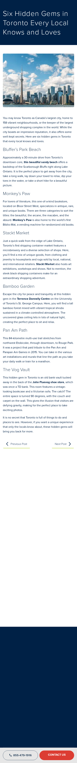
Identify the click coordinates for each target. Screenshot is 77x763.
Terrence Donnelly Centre (33, 299)
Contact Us (57, 755)
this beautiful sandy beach (40, 162)
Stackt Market (45, 264)
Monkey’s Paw (22, 220)
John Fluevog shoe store (48, 382)
